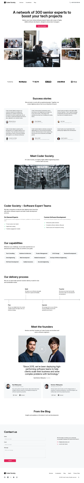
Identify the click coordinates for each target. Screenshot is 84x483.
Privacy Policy (76, 473)
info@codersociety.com (64, 442)
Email (5, 442)
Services (21, 2)
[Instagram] (17, 477)
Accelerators (28, 2)
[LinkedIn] (8, 477)
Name (5, 436)
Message (6, 447)
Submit (10, 460)
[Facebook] (13, 477)
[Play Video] (42, 177)
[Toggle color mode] (78, 477)
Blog (35, 2)
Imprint (69, 473)
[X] (11, 477)
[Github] (5, 477)
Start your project (42, 26)
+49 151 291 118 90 (63, 444)
